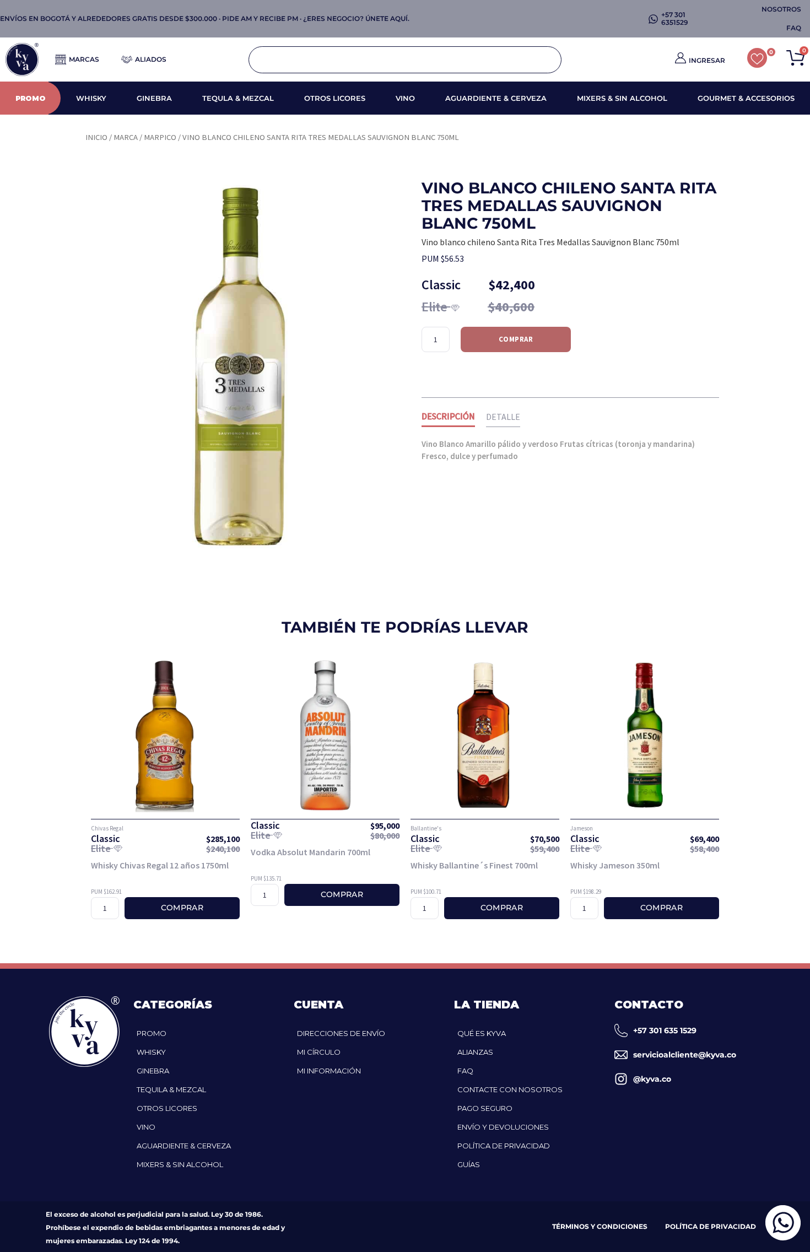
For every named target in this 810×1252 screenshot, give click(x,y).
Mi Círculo (319, 1052)
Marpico (160, 137)
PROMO (30, 98)
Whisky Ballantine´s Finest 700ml (474, 865)
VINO (405, 98)
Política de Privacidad (503, 1145)
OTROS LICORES (334, 98)
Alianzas (475, 1052)
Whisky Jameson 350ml (615, 865)
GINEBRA (154, 98)
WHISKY (91, 98)
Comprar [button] (182, 908)
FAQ (465, 1070)
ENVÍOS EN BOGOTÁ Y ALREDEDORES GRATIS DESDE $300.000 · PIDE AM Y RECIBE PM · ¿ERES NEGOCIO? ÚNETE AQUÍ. (204, 18)
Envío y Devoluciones (503, 1127)
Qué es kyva (481, 1033)
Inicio (96, 137)
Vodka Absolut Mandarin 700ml (310, 851)
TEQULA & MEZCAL (238, 98)
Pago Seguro (484, 1108)
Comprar (516, 339)
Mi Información (329, 1070)
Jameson (581, 828)
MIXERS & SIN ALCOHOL (622, 98)
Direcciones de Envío (341, 1033)
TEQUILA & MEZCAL (171, 1089)
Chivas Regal (107, 828)
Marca (126, 137)
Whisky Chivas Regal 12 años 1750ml (160, 865)
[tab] (448, 418)
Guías (468, 1164)
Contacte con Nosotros (510, 1089)
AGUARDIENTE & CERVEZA (496, 98)
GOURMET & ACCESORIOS (746, 98)
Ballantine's (426, 828)
